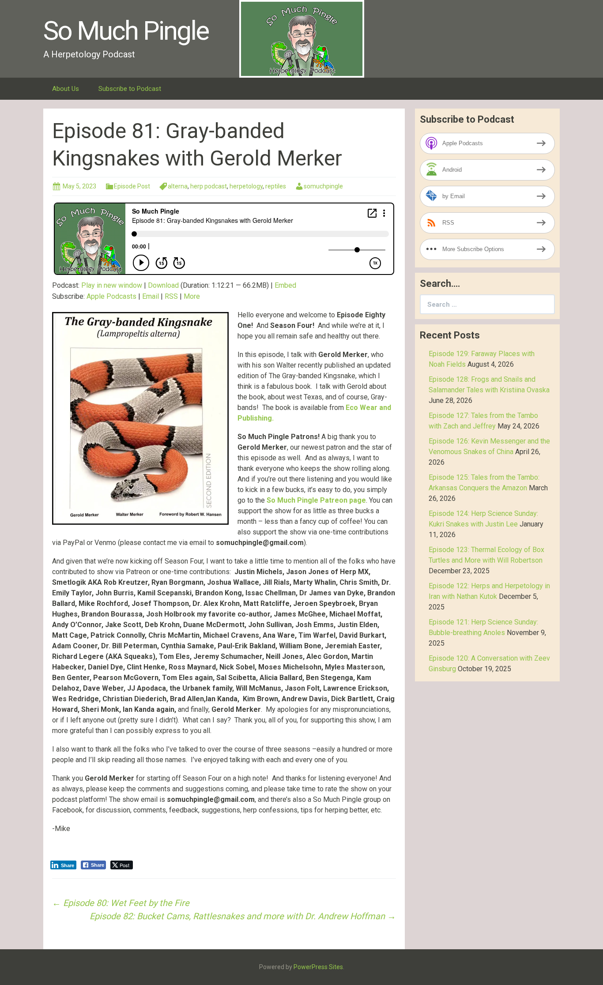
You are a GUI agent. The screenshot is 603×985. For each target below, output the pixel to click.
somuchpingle (323, 186)
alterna (178, 186)
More (192, 296)
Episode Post (132, 186)
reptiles (275, 186)
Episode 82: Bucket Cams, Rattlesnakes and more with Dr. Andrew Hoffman (243, 916)
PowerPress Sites (318, 966)
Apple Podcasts (111, 296)
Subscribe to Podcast (129, 89)
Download (163, 285)
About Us (65, 89)
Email (150, 296)
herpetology (246, 186)
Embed (285, 285)
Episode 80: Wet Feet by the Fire (120, 903)
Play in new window (111, 285)
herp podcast (208, 186)
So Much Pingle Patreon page (316, 500)
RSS (171, 296)
